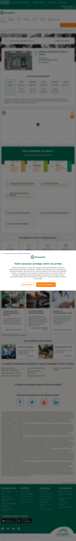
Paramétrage (27, 284)
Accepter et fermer (45, 284)
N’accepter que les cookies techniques (17, 253)
